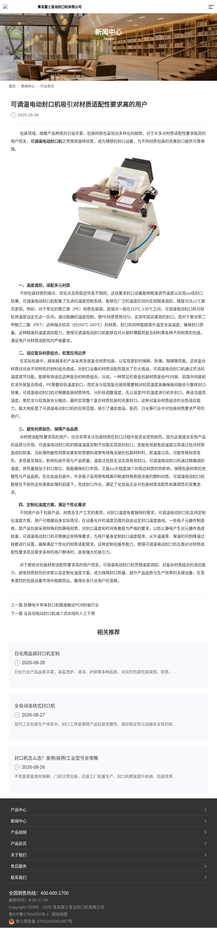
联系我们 (19, 877)
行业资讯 (47, 86)
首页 (12, 86)
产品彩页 (19, 843)
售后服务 (19, 866)
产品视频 (19, 832)
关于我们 (19, 855)
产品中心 (19, 809)
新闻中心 (28, 86)
